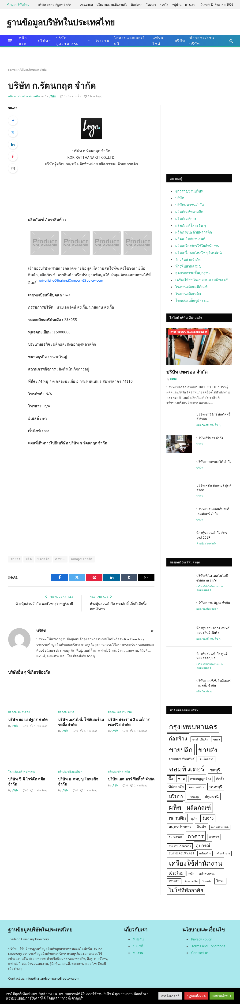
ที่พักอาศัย (176, 787)
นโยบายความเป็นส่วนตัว (112, 4)
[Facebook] (13, 120)
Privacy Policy (201, 939)
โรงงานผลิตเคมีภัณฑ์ (191, 286)
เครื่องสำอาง (223, 853)
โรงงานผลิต (191, 881)
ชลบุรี (215, 769)
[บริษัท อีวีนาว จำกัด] (179, 444)
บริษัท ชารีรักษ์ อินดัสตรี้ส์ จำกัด (213, 416)
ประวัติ (138, 946)
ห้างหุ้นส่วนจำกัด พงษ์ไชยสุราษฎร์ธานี (44, 603)
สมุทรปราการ (180, 826)
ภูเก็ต (194, 818)
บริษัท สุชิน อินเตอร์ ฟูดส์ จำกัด (213, 487)
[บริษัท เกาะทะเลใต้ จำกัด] (179, 467)
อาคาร (196, 835)
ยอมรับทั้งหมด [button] (221, 996)
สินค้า (201, 826)
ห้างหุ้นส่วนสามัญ (188, 266)
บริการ (176, 796)
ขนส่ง (216, 739)
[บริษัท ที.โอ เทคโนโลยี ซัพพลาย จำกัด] (179, 581)
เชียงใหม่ (176, 873)
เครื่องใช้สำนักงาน (195, 862)
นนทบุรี (215, 786)
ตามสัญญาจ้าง (200, 779)
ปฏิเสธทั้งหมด (196, 996)
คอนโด (164, 4)
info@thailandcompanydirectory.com (52, 978)
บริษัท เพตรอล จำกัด (187, 372)
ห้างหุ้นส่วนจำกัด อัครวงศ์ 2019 (211, 534)
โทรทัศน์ (174, 881)
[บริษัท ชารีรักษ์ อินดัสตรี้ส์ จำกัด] (179, 420)
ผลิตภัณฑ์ (199, 807)
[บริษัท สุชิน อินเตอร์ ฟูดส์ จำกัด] (179, 491)
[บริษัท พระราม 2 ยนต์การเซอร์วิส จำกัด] (131, 693)
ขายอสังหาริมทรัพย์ (182, 759)
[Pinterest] (13, 156)
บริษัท (43, 40)
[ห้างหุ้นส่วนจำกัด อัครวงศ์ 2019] (179, 538)
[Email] (13, 168)
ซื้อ (171, 778)
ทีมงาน (138, 939)
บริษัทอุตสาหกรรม (67, 40)
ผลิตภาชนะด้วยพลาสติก (24, 96)
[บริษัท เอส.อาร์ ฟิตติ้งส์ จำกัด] (131, 753)
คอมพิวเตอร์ (186, 768)
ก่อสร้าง (178, 738)
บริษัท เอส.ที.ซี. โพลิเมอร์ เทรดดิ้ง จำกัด (81, 722)
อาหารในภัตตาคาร (180, 846)
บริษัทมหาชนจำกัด (189, 204)
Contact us (200, 952)
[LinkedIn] (13, 144)
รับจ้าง (208, 818)
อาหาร (214, 837)
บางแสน (190, 4)
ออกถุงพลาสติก (81, 559)
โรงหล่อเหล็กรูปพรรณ (21, 771)
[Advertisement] (147, 21)
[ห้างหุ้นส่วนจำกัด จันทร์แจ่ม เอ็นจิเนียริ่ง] (179, 634)
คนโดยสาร (207, 759)
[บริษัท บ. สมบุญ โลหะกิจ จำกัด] (81, 753)
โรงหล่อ (206, 881)
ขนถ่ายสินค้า (200, 739)
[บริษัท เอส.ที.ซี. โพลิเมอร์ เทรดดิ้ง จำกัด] (81, 693)
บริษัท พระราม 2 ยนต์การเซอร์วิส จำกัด (129, 722)
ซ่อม (181, 778)
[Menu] (10, 40)
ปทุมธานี (212, 796)
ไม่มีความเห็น (72, 96)
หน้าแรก (23, 40)
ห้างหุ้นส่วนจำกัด (188, 259)
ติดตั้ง (220, 779)
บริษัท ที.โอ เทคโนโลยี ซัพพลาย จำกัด (212, 577)
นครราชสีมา (196, 787)
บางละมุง (194, 797)
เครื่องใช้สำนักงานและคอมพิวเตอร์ (201, 280)
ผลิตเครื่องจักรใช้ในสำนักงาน (197, 245)
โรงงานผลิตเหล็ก (188, 293)
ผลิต (29, 559)
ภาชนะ (60, 559)
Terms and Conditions (208, 946)
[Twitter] (13, 132)
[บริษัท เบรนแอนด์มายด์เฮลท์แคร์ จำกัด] (179, 515)
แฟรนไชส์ (158, 40)
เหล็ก (191, 873)
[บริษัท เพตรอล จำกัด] (199, 346)
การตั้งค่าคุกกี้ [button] (170, 996)
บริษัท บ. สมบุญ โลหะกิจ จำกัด (78, 781)
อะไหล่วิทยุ (175, 837)
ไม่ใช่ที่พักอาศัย (186, 890)
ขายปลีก (181, 749)
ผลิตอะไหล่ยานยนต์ (120, 712)
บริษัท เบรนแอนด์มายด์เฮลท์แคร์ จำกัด (212, 511)
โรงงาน (102, 40)
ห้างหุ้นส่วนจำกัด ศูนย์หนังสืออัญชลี (212, 655)
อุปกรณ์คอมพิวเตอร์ (181, 853)
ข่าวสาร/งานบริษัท (201, 40)
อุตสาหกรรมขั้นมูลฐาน (192, 273)
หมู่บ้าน (176, 4)
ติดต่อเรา (136, 4)
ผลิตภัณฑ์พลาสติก (19, 712)
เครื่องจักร (205, 853)
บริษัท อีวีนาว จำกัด (210, 438)
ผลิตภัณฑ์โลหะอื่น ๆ (70, 771)
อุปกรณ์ (203, 845)
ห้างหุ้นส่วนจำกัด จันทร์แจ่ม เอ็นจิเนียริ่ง (212, 630)
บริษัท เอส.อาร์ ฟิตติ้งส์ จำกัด (131, 778)
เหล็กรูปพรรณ (207, 873)
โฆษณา (151, 4)
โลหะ (220, 881)
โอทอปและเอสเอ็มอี (129, 40)
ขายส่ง (207, 749)
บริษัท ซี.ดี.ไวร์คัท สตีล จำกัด (26, 781)
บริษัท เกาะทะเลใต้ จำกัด (214, 461)
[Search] (231, 40)
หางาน (138, 952)
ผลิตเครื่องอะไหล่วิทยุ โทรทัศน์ (198, 252)
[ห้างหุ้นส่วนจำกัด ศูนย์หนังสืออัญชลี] (179, 659)
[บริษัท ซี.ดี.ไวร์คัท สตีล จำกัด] (31, 753)
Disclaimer (86, 4)
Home (12, 70)
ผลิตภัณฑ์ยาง (66, 712)
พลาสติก (43, 559)
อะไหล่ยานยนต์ (220, 827)
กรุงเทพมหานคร (193, 726)
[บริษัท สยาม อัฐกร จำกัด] (31, 693)
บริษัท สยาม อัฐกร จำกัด (54, 5)
